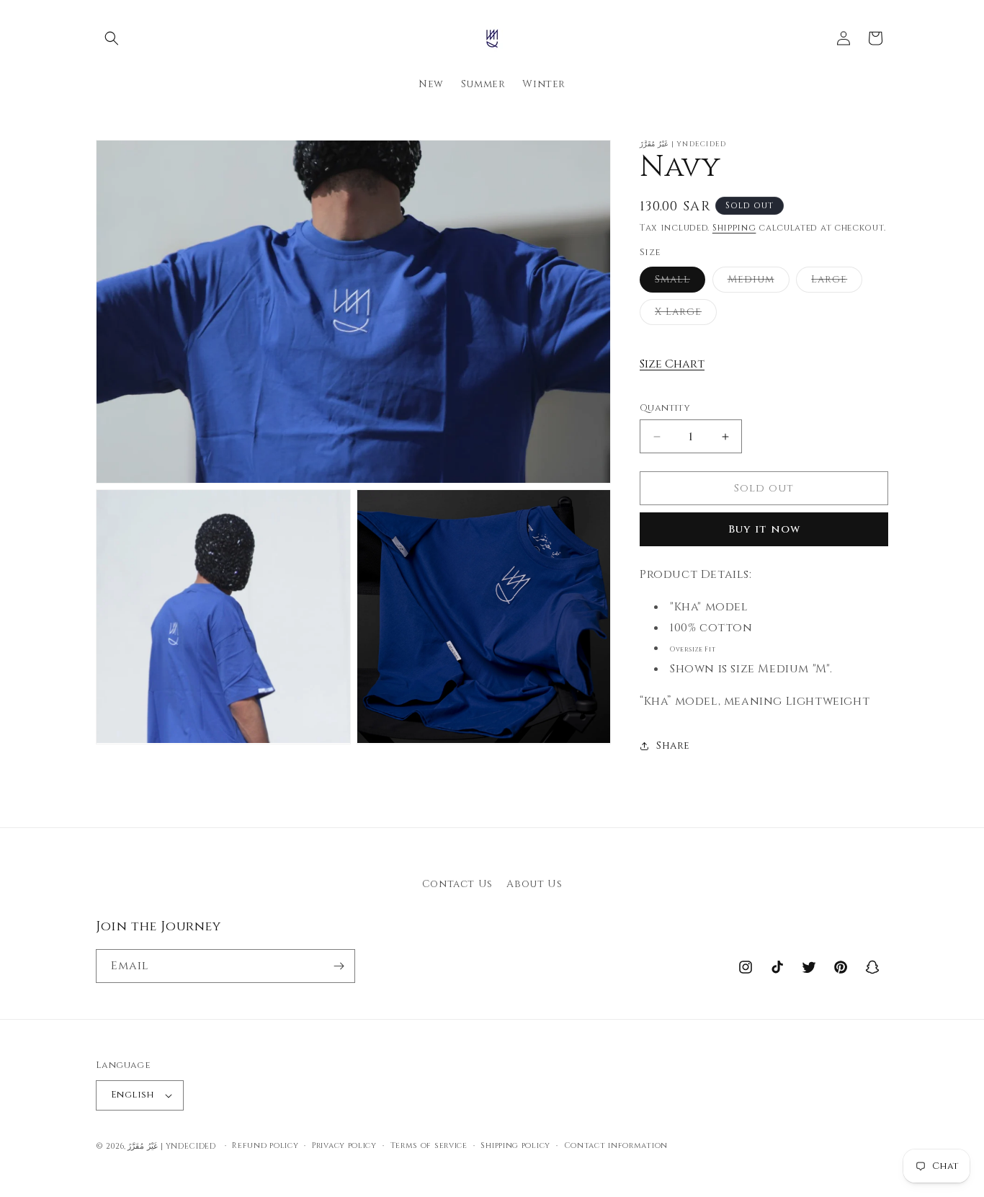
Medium (759, 282)
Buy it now (764, 529)
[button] (112, 38)
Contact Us (457, 884)
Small (680, 282)
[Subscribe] (338, 966)
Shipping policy (515, 1145)
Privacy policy (344, 1145)
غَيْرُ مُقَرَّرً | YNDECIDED (171, 1146)
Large (836, 282)
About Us (534, 884)
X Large (686, 314)
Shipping (734, 227)
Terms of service (429, 1145)
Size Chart (672, 364)
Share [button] (673, 745)
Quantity (665, 407)
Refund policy (265, 1145)
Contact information (616, 1145)
